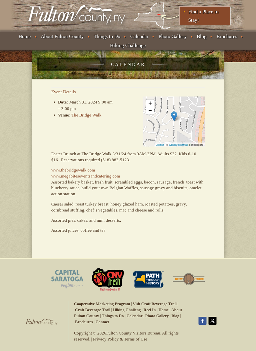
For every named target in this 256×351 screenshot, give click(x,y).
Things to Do (107, 36)
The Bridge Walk (87, 115)
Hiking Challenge (128, 45)
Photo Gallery (172, 36)
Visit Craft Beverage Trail (154, 304)
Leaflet (160, 144)
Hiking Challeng (127, 310)
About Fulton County (62, 36)
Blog (201, 36)
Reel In (150, 310)
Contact (102, 322)
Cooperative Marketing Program (102, 304)
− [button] (150, 111)
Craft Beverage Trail (92, 310)
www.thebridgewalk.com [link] (73, 170)
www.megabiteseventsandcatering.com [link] (85, 176)
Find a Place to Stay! (203, 16)
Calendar (139, 36)
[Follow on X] (212, 321)
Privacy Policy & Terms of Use (120, 339)
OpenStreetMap (178, 144)
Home (24, 36)
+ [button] (150, 103)
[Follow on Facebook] (202, 321)
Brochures (226, 36)
